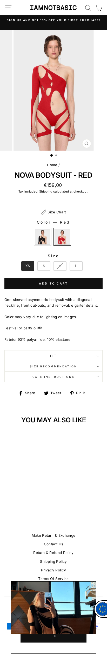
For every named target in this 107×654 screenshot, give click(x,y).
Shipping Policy (53, 561)
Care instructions (53, 376)
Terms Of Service (53, 579)
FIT (53, 355)
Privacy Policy (53, 570)
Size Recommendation (53, 366)
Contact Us (53, 544)
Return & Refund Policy (53, 553)
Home (52, 165)
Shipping (45, 191)
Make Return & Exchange (53, 535)
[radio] (42, 237)
